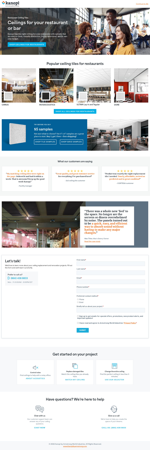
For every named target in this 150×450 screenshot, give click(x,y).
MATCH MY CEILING (75, 380)
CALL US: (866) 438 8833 (114, 427)
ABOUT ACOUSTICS (35, 378)
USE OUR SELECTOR (114, 380)
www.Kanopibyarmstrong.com (75, 446)
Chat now (39, 427)
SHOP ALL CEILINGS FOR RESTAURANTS (75, 111)
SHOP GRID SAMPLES (71, 142)
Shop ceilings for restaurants (27, 44)
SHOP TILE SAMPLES (45, 142)
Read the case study (92, 241)
